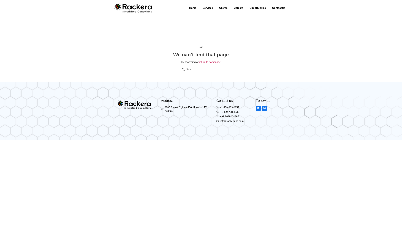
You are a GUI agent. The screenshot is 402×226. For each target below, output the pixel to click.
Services (208, 8)
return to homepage (210, 62)
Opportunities (258, 8)
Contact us (278, 8)
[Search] (183, 70)
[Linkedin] (258, 108)
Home (192, 8)
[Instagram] (264, 108)
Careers (238, 8)
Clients (223, 8)
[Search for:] (201, 69)
